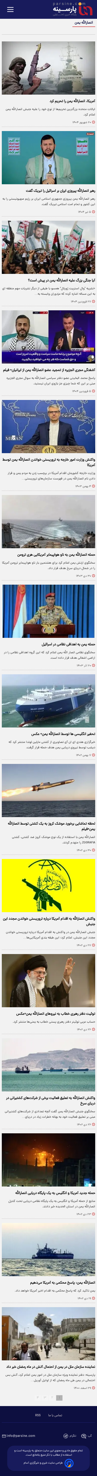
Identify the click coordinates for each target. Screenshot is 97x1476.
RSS (38, 1415)
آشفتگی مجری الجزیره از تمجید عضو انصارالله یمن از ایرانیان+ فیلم (49, 370)
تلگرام (73, 1436)
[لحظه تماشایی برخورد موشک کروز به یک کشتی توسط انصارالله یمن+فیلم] (48, 790)
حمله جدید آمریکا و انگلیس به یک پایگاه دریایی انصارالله (55, 1193)
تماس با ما (55, 1415)
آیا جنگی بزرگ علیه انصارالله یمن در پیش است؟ (61, 280)
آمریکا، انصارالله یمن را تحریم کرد (72, 101)
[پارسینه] (70, 10)
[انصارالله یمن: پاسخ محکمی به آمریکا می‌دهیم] (48, 1249)
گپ (90, 1436)
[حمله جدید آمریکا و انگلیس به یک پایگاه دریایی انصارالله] (48, 1160)
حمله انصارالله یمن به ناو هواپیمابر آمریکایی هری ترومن (56, 555)
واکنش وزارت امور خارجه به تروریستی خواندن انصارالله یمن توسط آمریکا (48, 462)
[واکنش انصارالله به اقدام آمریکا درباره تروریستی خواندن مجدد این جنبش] (48, 885)
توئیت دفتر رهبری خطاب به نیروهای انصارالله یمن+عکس (55, 1014)
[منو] (10, 9)
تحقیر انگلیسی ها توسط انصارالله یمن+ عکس (63, 734)
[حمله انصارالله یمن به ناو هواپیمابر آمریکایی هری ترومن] (48, 521)
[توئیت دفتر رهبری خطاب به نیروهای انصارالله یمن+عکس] (48, 980)
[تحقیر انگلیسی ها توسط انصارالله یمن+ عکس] (48, 700)
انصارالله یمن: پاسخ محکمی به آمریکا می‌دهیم (62, 1283)
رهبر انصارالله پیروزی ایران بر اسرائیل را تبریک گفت (60, 191)
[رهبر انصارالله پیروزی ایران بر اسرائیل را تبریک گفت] (48, 157)
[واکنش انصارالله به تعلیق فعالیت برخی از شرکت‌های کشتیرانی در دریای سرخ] (48, 1064)
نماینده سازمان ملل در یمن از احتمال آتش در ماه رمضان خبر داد (50, 1367)
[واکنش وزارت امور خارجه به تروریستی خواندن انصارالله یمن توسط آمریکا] (48, 426)
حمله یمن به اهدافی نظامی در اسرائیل (68, 644)
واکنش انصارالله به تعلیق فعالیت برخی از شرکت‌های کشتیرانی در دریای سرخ (50, 1101)
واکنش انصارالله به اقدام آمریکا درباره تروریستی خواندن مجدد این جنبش (49, 921)
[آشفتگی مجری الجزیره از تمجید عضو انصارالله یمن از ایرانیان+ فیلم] (48, 337)
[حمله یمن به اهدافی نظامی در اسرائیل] (48, 611)
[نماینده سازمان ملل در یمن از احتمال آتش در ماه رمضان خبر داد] (48, 1333)
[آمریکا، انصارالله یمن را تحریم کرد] (48, 68)
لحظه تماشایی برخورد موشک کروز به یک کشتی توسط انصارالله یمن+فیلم (51, 826)
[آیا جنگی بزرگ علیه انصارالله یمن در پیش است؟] (48, 247)
